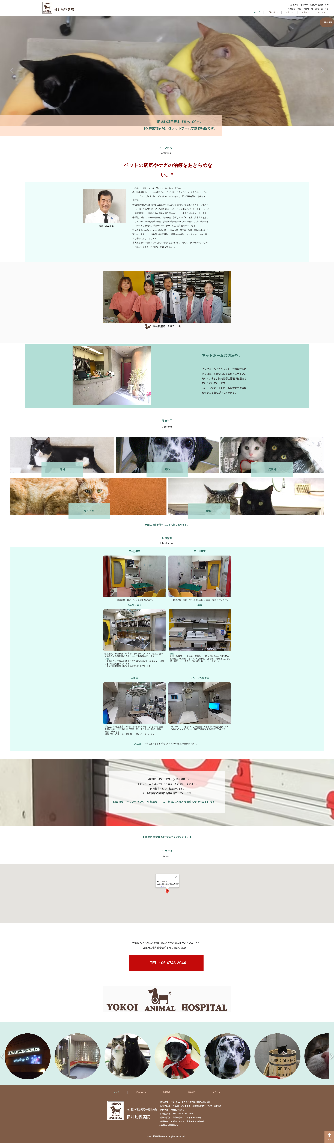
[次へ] (322, 70)
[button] (28, 1056)
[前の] (11, 70)
